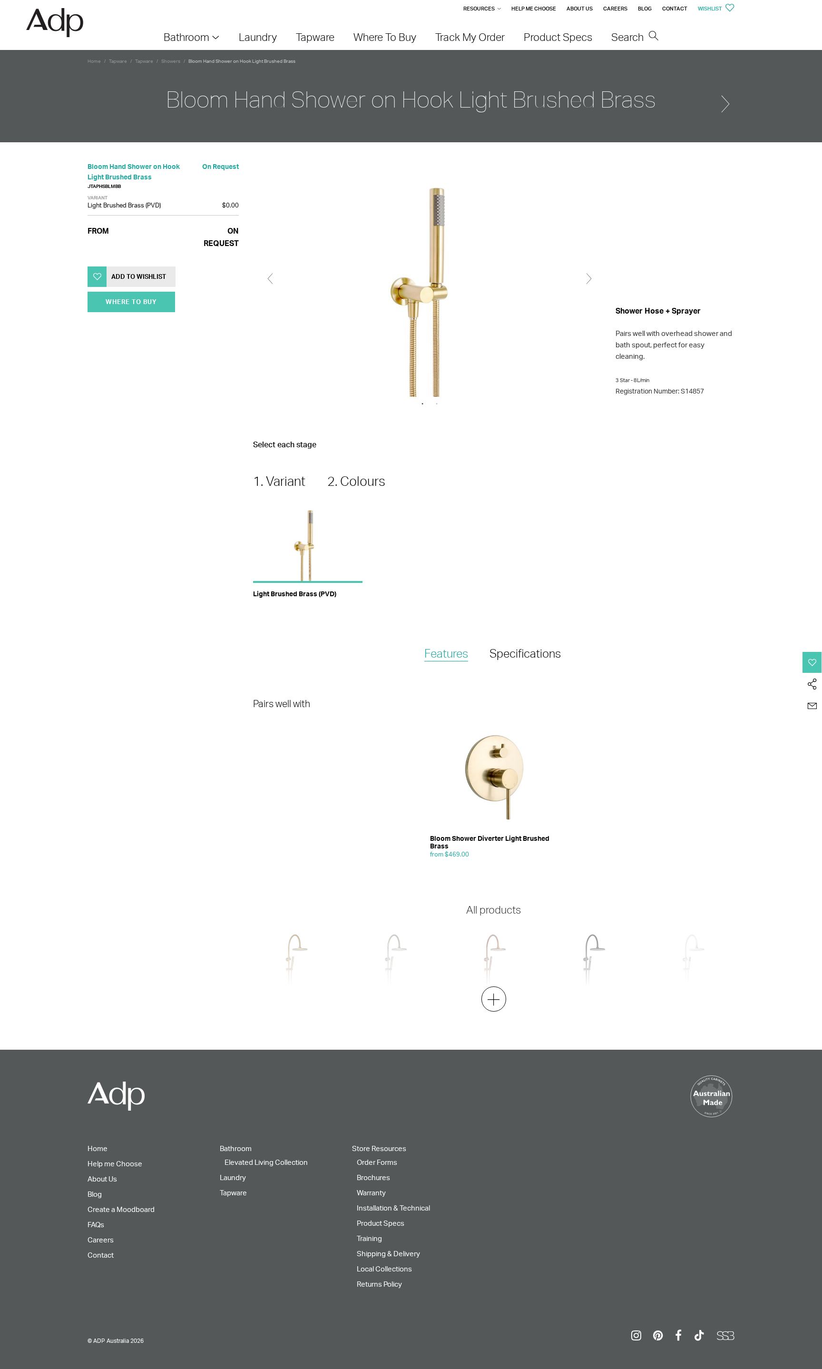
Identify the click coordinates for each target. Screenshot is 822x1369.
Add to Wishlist (138, 276)
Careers (615, 8)
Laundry (233, 1177)
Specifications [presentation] (525, 653)
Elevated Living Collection (266, 1162)
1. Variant (279, 481)
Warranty (371, 1192)
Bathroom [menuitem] (186, 36)
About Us (580, 8)
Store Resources (379, 1148)
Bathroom (236, 1148)
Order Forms (377, 1162)
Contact (674, 8)
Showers (170, 61)
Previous (270, 279)
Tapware (118, 61)
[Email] (812, 706)
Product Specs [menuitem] (558, 36)
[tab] (446, 654)
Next (589, 279)
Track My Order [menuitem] (470, 36)
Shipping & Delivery (388, 1253)
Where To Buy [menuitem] (384, 36)
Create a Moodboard (121, 1209)
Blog (645, 8)
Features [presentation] (446, 653)
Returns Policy (379, 1284)
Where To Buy (131, 301)
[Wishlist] (812, 662)
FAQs (96, 1224)
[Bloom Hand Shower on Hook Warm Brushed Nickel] (725, 100)
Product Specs (380, 1223)
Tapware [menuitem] (315, 36)
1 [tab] (422, 404)
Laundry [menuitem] (258, 36)
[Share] (812, 684)
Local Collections (384, 1268)
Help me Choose (533, 8)
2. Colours (356, 481)
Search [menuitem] (628, 36)
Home (94, 61)
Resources (479, 8)
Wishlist (710, 8)
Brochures (373, 1177)
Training (369, 1238)
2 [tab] (436, 404)
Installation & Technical (393, 1207)
